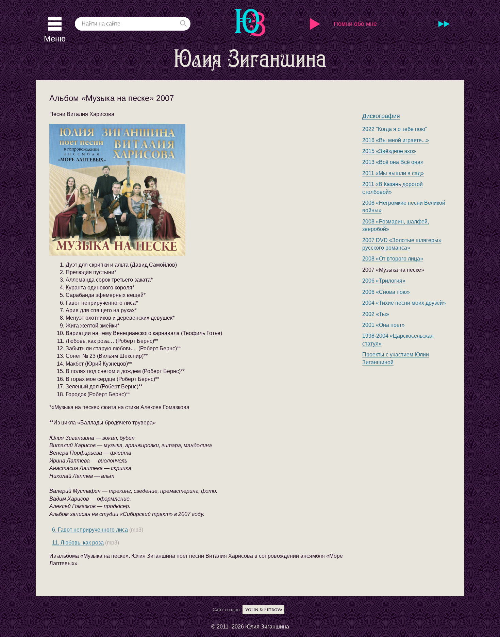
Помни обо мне (355, 23)
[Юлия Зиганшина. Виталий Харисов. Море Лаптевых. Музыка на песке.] (148, 190)
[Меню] (55, 24)
